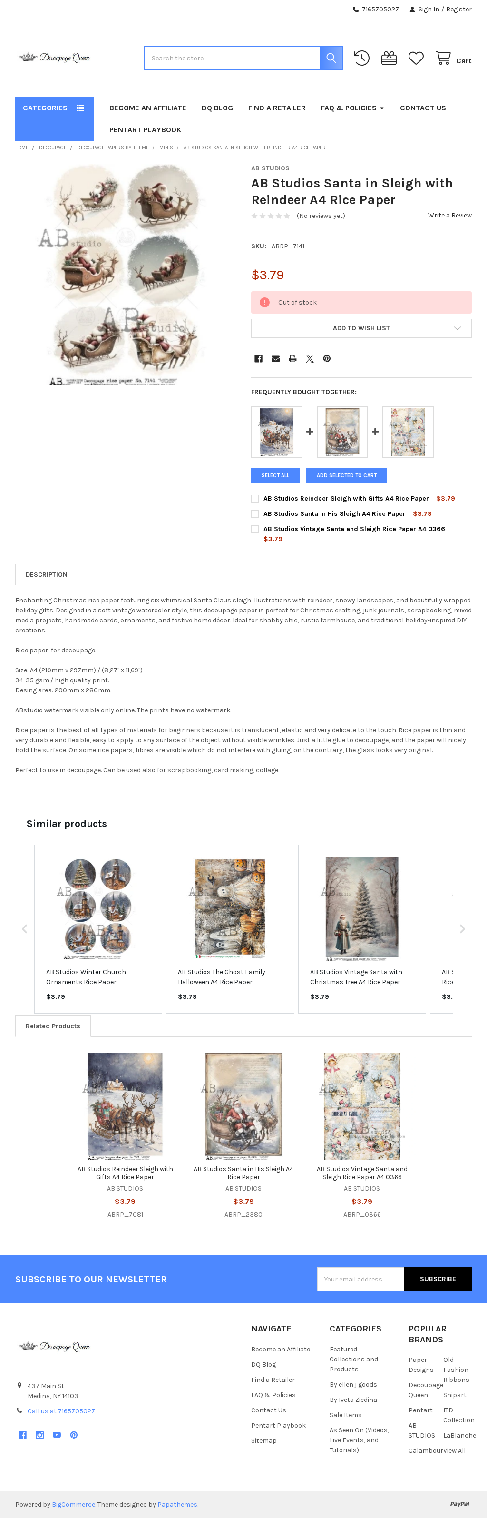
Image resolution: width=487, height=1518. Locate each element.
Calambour (426, 1451)
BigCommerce (73, 1504)
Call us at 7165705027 (61, 1411)
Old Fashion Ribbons (456, 1370)
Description (47, 575)
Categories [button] (45, 107)
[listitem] (98, 929)
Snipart (455, 1395)
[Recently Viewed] (364, 58)
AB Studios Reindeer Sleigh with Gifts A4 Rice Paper (346, 498)
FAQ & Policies (349, 107)
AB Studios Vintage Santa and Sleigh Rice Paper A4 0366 (354, 529)
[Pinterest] (327, 358)
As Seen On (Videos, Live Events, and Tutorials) (359, 1440)
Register (459, 9)
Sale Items (346, 1415)
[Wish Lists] (418, 58)
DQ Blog (217, 107)
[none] (125, 274)
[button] (361, 328)
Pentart (421, 1410)
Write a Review (450, 215)
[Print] (292, 358)
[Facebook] (258, 358)
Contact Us (423, 107)
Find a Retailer (277, 107)
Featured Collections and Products (354, 1359)
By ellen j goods (353, 1384)
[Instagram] (39, 1435)
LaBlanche (459, 1435)
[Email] (275, 358)
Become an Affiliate (147, 107)
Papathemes (177, 1504)
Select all (275, 476)
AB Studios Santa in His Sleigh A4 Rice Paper (334, 514)
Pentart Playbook (145, 129)
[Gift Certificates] (391, 58)
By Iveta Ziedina (353, 1400)
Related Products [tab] (53, 1026)
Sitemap (264, 1441)
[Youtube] (56, 1435)
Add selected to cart (347, 476)
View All (454, 1451)
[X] (309, 358)
